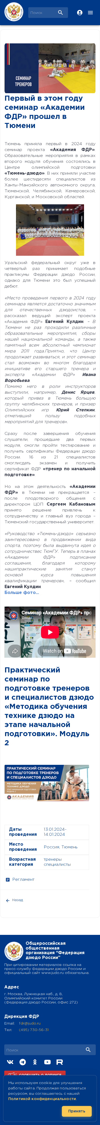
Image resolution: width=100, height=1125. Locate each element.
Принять (76, 1111)
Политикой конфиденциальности (42, 1099)
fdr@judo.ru (30, 1023)
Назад (17, 900)
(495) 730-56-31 (34, 1030)
